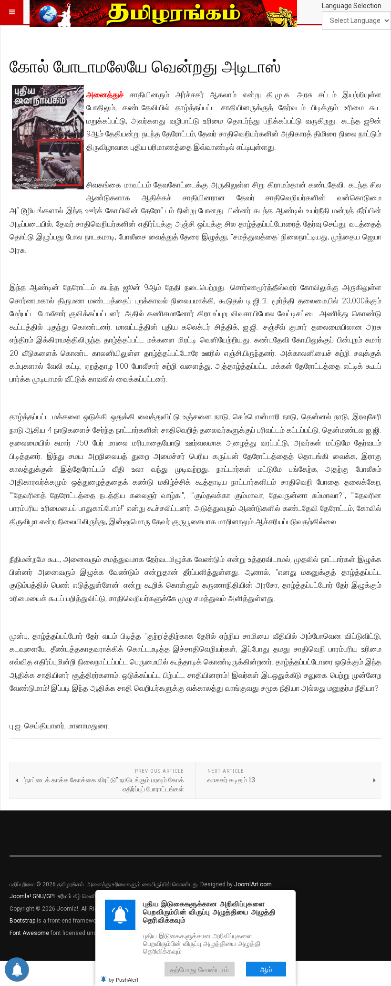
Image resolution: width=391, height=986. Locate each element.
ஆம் (266, 969)
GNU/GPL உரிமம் (52, 896)
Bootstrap (22, 920)
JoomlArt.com (253, 884)
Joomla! (20, 896)
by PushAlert (123, 979)
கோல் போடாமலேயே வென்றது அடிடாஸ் (145, 65)
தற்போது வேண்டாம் (199, 969)
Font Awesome (29, 933)
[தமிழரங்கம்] (163, 12)
